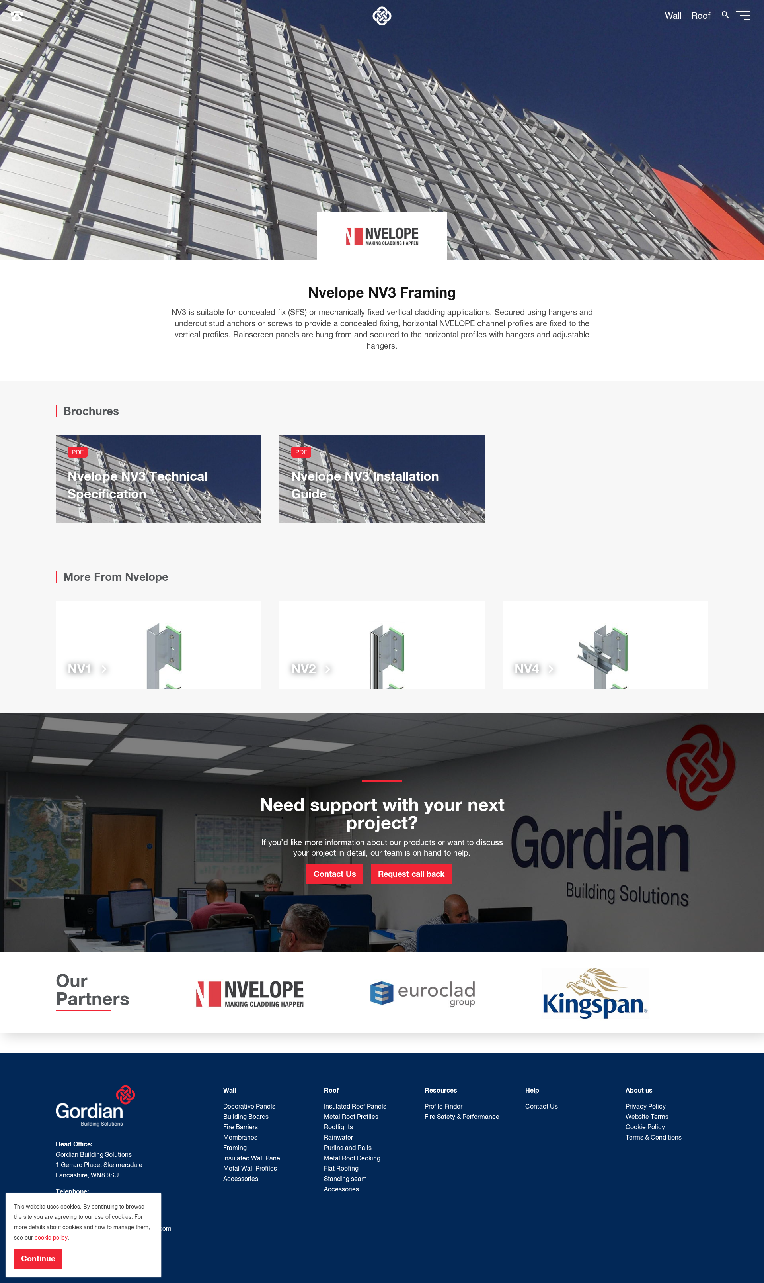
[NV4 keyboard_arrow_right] (605, 644)
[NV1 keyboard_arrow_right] (158, 644)
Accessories (240, 1178)
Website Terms (647, 1116)
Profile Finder (443, 1106)
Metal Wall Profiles (250, 1168)
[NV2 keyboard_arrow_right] (382, 644)
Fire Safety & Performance (462, 1116)
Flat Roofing (341, 1168)
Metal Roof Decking (352, 1158)
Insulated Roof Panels (355, 1106)
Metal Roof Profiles (351, 1116)
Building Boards (246, 1116)
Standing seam (345, 1178)
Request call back (411, 873)
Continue (38, 1258)
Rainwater (338, 1137)
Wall (673, 15)
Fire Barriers (240, 1126)
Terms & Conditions (654, 1137)
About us (639, 1090)
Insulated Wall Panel (252, 1158)
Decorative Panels (249, 1106)
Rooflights (338, 1126)
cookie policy (51, 1237)
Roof (701, 15)
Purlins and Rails (348, 1147)
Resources (441, 1090)
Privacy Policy (646, 1106)
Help (532, 1090)
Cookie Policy (645, 1126)
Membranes (240, 1137)
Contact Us (335, 873)
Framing (235, 1147)
